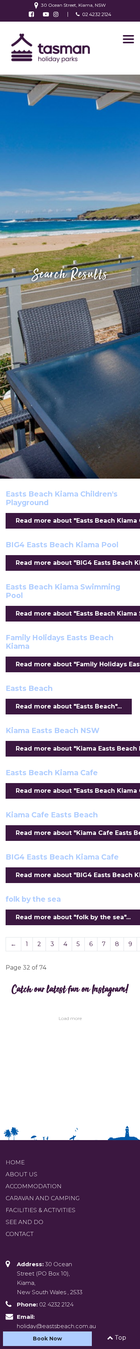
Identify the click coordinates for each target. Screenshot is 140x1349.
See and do (24, 1222)
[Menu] (128, 39)
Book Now (47, 1338)
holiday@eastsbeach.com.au (56, 1326)
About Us (21, 1174)
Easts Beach (29, 688)
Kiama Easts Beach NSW (52, 730)
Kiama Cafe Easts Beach (52, 814)
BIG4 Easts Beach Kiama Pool (62, 544)
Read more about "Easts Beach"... (69, 706)
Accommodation (34, 1186)
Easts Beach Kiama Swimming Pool (63, 591)
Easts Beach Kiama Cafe (52, 772)
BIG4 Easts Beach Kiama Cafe (62, 856)
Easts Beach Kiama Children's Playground (62, 498)
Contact (20, 1233)
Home (15, 1162)
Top (119, 1337)
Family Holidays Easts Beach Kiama (59, 642)
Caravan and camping (43, 1198)
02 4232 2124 (96, 14)
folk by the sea (33, 899)
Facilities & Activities (40, 1210)
